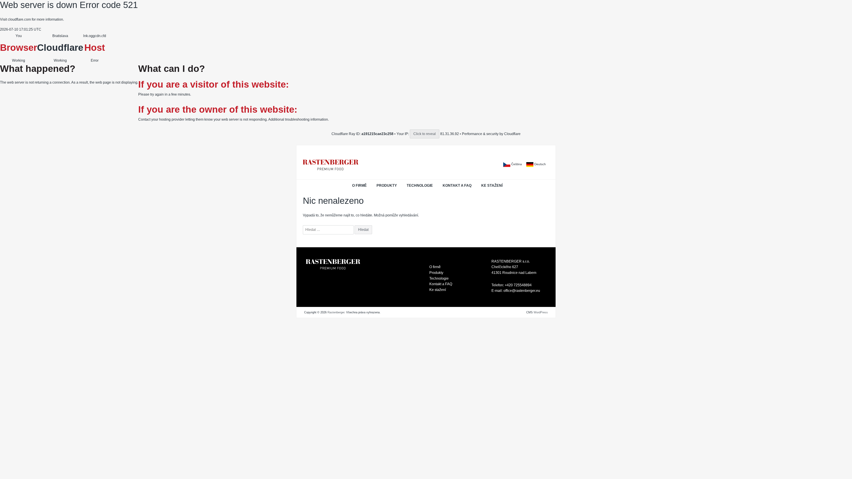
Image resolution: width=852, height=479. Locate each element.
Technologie (420, 185)
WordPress (541, 312)
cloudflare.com (19, 19)
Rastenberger (335, 312)
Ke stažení (492, 185)
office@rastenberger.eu (521, 291)
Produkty (387, 185)
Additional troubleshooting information (298, 119)
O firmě (359, 185)
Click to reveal (424, 134)
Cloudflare (60, 47)
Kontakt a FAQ (457, 185)
